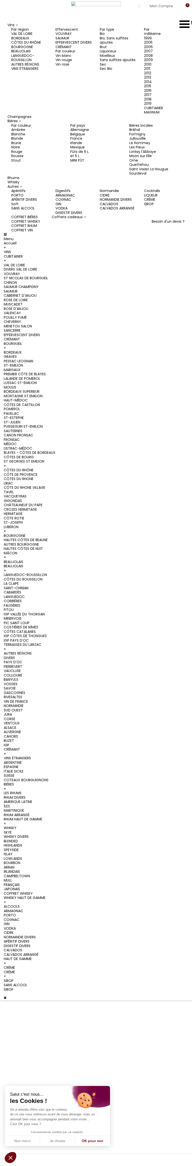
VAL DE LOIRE (21, 33)
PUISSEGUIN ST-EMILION (23, 426)
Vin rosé (62, 64)
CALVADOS (109, 203)
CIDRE (105, 195)
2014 (148, 81)
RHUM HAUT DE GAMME (23, 819)
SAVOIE (10, 688)
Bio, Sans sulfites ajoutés (114, 40)
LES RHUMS (13, 792)
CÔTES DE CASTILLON (22, 404)
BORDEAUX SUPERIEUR (22, 391)
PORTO (17, 195)
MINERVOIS (13, 618)
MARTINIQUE (14, 810)
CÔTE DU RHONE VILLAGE (24, 487)
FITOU (9, 609)
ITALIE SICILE (14, 771)
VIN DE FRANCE (16, 701)
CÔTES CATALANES (20, 631)
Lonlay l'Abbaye (142, 151)
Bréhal (134, 129)
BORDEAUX (20, 38)
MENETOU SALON (18, 326)
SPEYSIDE (11, 849)
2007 (148, 51)
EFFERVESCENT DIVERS (74, 42)
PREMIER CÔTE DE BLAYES (25, 374)
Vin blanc (64, 55)
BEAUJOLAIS (21, 51)
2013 (147, 77)
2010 (148, 64)
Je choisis (57, 1141)
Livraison (63, 1015)
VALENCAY (12, 312)
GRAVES (10, 356)
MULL (8, 880)
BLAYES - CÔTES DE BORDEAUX (30, 452)
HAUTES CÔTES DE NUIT (23, 548)
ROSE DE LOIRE (16, 299)
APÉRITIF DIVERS (24, 199)
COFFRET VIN (22, 230)
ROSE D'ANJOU (16, 308)
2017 (148, 94)
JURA (8, 714)
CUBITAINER (153, 107)
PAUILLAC (11, 413)
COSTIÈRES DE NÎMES (21, 627)
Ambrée (18, 129)
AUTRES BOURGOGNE (21, 544)
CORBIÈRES (13, 600)
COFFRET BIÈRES (24, 216)
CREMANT (12, 339)
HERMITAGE (13, 513)
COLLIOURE (13, 675)
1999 (148, 38)
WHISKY (10, 827)
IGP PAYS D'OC (16, 640)
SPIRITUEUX (107, 1057)
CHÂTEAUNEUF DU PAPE (23, 504)
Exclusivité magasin (114, 1122)
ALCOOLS (12, 906)
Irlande (76, 142)
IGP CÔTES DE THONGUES (25, 635)
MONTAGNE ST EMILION (23, 395)
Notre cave (64, 1002)
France (76, 138)
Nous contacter (68, 1053)
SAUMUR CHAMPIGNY (21, 286)
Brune (16, 142)
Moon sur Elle (140, 155)
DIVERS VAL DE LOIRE (20, 269)
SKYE (8, 832)
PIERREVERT (13, 666)
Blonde (17, 138)
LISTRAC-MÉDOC (18, 448)
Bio (102, 33)
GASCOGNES (14, 692)
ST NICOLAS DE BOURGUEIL (26, 278)
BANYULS (11, 679)
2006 (148, 46)
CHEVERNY (12, 321)
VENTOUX (12, 723)
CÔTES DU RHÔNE (26, 42)
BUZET (9, 740)
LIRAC (8, 483)
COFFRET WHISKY (25, 221)
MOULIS (10, 387)
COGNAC (63, 199)
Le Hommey (139, 142)
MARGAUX (12, 369)
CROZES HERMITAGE (20, 509)
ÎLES (7, 806)
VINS (7, 251)
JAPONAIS (12, 888)
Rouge (16, 151)
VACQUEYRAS (15, 496)
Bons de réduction (157, 1052)
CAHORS (11, 736)
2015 (147, 86)
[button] (10, 1158)
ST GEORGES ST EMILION (24, 461)
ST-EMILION (13, 365)
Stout (16, 160)
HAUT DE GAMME (18, 958)
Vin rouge (64, 59)
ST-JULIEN (12, 422)
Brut (103, 46)
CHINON (10, 282)
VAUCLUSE (12, 670)
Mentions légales (69, 1027)
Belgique (77, 134)
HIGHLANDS (13, 845)
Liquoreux (108, 51)
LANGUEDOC (14, 596)
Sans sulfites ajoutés (118, 59)
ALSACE (10, 727)
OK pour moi (92, 1141)
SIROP (149, 203)
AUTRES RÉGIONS (25, 64)
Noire (15, 147)
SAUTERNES (13, 430)
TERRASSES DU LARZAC (22, 644)
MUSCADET (13, 304)
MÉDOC (10, 443)
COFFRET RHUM (24, 225)
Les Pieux (137, 147)
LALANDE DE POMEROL (22, 378)
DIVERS (9, 657)
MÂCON (10, 553)
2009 (148, 59)
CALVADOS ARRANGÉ (117, 208)
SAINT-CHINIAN (16, 587)
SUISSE (9, 775)
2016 (148, 90)
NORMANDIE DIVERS (116, 199)
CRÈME (149, 199)
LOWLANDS (13, 858)
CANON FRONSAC (18, 435)
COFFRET (105, 1111)
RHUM (103, 1100)
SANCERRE (12, 330)
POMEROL (12, 408)
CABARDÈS (12, 592)
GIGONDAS (13, 500)
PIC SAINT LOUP (17, 622)
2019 (148, 103)
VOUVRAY (64, 33)
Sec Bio (106, 68)
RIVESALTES (13, 696)
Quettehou (139, 164)
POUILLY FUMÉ (15, 317)
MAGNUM (152, 112)
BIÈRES (9, 784)
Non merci (22, 1141)
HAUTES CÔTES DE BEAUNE (26, 539)
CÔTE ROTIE (14, 518)
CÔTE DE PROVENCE (21, 474)
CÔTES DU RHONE (19, 478)
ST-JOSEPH (13, 522)
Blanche (18, 134)
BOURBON (12, 862)
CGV (59, 1040)
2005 (148, 42)
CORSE (9, 718)
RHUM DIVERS (15, 797)
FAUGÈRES (12, 605)
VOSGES (11, 683)
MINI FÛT (77, 160)
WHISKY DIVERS (16, 836)
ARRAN (9, 867)
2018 (148, 99)
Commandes (153, 1020)
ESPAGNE (11, 766)
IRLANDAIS (12, 871)
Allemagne (79, 129)
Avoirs (147, 1031)
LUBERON (11, 526)
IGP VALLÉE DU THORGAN (24, 614)
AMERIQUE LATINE (18, 801)
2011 (147, 68)
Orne (133, 160)
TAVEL (9, 491)
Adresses (149, 1041)
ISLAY (8, 854)
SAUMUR (62, 38)
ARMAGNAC (65, 195)
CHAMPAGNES (109, 1014)
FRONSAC (12, 439)
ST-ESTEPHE (14, 417)
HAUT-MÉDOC (16, 400)
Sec (103, 64)
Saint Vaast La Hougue (148, 169)
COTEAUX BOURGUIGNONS (26, 779)
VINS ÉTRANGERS (24, 68)
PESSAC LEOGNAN (18, 361)
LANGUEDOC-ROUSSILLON (22, 58)
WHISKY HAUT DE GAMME (25, 897)
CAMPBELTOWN (17, 876)
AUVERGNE (12, 731)
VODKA (62, 208)
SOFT (102, 1089)
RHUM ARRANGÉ (17, 814)
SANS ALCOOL (23, 208)
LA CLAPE (11, 583)
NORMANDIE (14, 705)
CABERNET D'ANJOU (20, 295)
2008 (148, 55)
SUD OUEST (13, 710)
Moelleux (107, 55)
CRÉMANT (64, 46)
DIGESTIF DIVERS (69, 212)
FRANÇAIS (12, 884)
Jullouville (137, 138)
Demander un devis (71, 1066)
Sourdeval (137, 173)
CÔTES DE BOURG (19, 457)
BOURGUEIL (13, 343)
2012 (147, 73)
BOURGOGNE (22, 46)
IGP (6, 745)
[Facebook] (18, 1055)
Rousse (17, 155)
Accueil (10, 243)
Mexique (77, 147)
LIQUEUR (151, 195)
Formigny (137, 134)
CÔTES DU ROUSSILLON (23, 579)
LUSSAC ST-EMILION (20, 382)
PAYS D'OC (13, 662)
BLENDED (11, 841)
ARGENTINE (13, 762)
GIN (58, 203)
